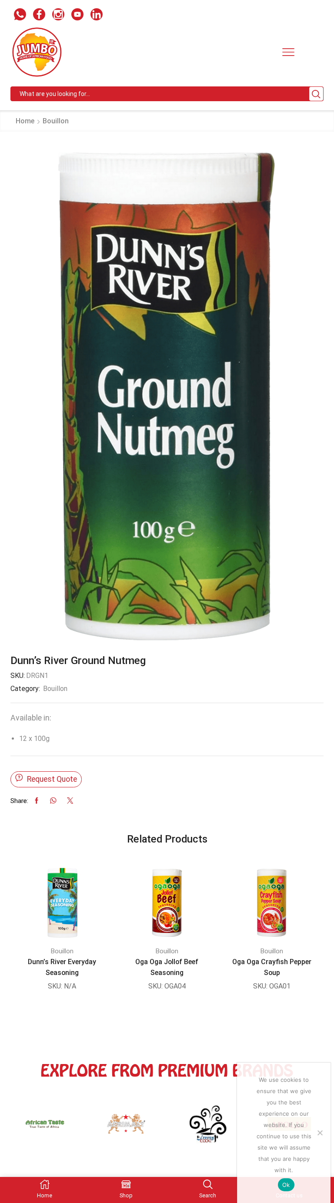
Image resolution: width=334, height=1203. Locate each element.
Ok (286, 1184)
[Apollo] (208, 1128)
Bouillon (56, 121)
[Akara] (126, 1128)
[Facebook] (39, 15)
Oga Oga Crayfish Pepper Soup (271, 967)
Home (25, 121)
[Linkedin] (96, 15)
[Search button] (316, 94)
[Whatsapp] (20, 15)
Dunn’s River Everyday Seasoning (62, 967)
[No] (319, 1132)
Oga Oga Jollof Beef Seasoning (166, 967)
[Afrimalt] (44, 1128)
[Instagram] (58, 15)
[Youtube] (77, 15)
